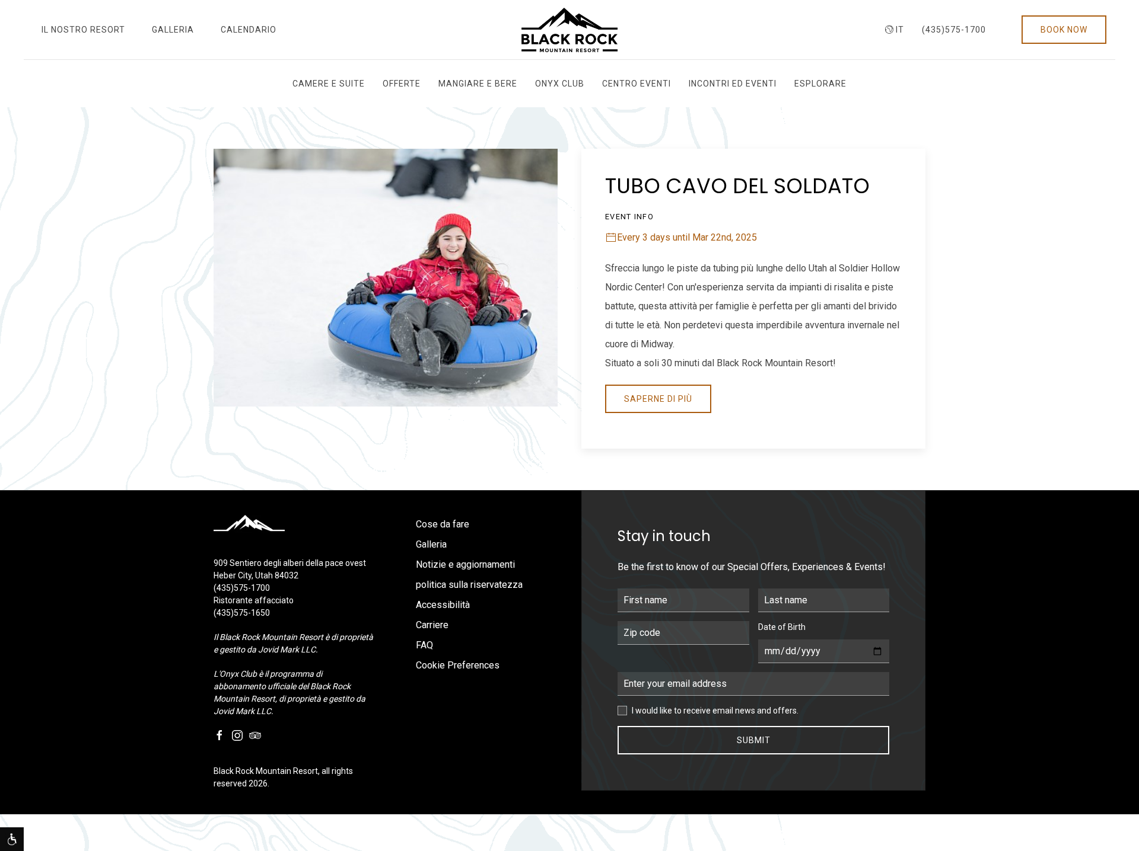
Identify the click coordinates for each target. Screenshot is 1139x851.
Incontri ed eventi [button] (733, 83)
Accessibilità (443, 604)
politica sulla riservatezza (469, 584)
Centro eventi (636, 83)
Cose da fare (442, 524)
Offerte (402, 83)
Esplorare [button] (820, 83)
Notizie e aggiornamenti (465, 564)
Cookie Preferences (457, 665)
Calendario (248, 29)
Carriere (432, 625)
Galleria (173, 29)
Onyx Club (559, 83)
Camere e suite (328, 83)
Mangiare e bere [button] (477, 83)
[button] (12, 839)
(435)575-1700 (954, 29)
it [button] (900, 29)
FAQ (424, 645)
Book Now (1064, 29)
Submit (754, 740)
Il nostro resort (83, 29)
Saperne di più (658, 399)
